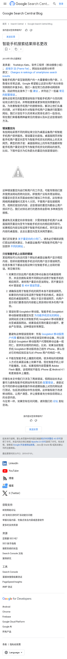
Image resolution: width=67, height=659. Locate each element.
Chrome (6, 611)
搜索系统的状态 (10, 548)
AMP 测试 (7, 587)
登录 (61, 3)
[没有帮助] (31, 30)
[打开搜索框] (54, 4)
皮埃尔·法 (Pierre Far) (18, 68)
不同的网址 (17, 246)
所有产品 (6, 631)
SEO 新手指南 (9, 543)
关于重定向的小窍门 (29, 238)
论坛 (56, 401)
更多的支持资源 (10, 525)
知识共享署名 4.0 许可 (51, 438)
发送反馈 (10, 36)
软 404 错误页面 (31, 285)
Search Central (39, 4)
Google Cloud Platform (13, 621)
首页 (4, 24)
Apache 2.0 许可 (38, 442)
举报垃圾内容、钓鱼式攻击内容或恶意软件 (23, 520)
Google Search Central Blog (22, 13)
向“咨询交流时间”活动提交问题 (17, 515)
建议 (36, 91)
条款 (4, 644)
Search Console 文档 (12, 553)
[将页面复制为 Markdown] (16, 49)
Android (6, 607)
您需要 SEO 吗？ (10, 538)
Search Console (10, 572)
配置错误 (48, 382)
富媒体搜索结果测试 (12, 577)
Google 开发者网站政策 (23, 445)
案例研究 (6, 558)
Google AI (7, 626)
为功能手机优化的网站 (47, 315)
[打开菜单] (5, 3)
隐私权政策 (15, 644)
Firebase (6, 616)
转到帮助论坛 (9, 510)
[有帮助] (26, 30)
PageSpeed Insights (12, 582)
